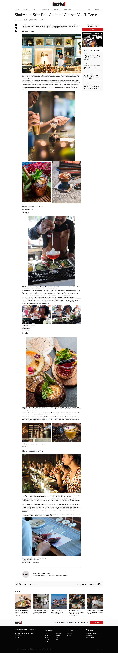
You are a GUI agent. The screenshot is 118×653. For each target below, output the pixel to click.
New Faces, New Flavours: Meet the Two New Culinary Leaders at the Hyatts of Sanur (92, 86)
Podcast (97, 9)
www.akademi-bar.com (27, 209)
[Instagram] (15, 637)
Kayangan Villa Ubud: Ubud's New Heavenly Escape (89, 584)
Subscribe (69, 635)
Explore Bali (45, 9)
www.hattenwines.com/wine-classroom (31, 562)
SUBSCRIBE (96, 622)
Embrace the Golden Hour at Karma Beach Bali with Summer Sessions (59, 612)
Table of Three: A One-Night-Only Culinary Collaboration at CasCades (95, 612)
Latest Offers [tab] (95, 50)
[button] (101, 9)
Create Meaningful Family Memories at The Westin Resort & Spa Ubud (40, 612)
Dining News (86, 53)
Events (25, 9)
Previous (18, 583)
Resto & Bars (67, 9)
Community (86, 63)
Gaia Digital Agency (49, 649)
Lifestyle (78, 9)
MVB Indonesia (90, 637)
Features (34, 9)
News (17, 9)
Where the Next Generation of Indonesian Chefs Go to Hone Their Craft (92, 67)
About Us (69, 633)
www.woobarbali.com (27, 329)
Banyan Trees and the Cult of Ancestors (25, 584)
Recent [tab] (86, 50)
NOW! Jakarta (90, 635)
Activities (17, 20)
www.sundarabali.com (27, 447)
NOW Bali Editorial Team (37, 20)
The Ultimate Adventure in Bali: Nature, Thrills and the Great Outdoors (91, 76)
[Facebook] (18, 637)
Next (100, 583)
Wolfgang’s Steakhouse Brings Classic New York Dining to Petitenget (92, 57)
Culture (56, 9)
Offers (88, 9)
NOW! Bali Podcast (91, 633)
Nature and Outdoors (88, 73)
